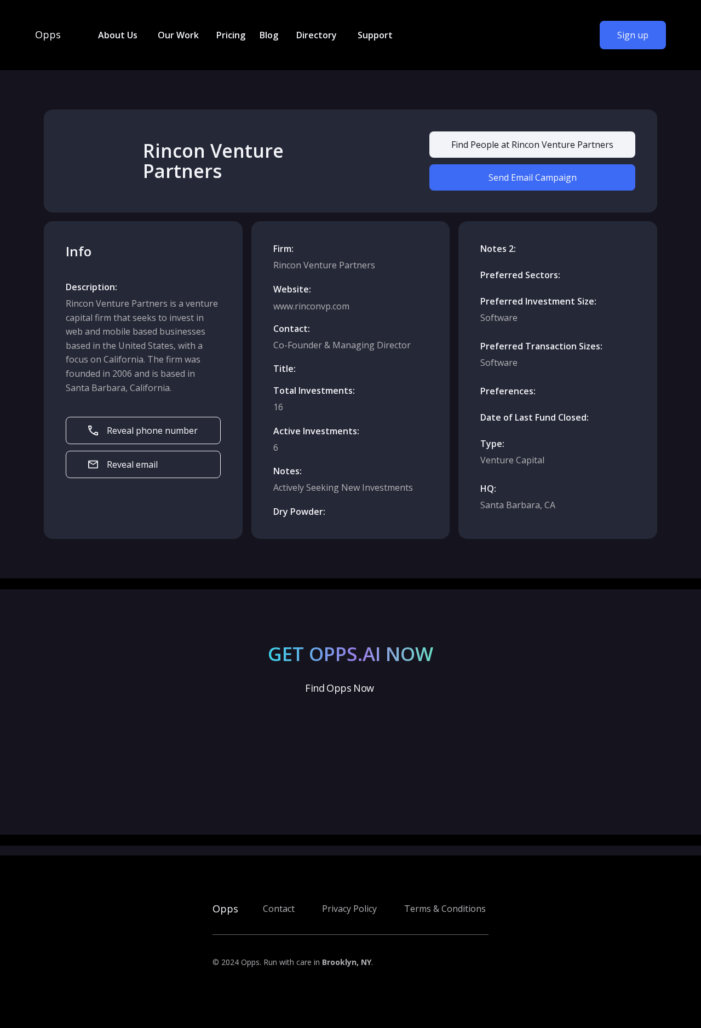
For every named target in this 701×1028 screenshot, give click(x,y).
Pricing (230, 35)
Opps (48, 35)
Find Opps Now (339, 687)
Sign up (632, 35)
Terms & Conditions (445, 909)
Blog (269, 35)
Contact (279, 909)
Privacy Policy (349, 909)
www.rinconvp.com (311, 306)
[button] (117, 35)
